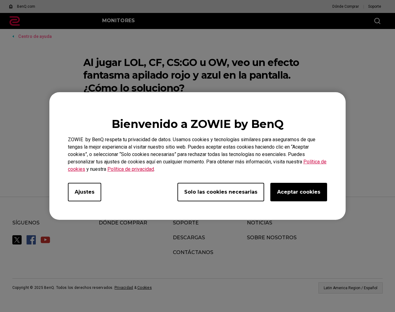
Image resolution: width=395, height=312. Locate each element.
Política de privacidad (130, 169)
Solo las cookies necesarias (220, 192)
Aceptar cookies (298, 192)
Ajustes (84, 192)
